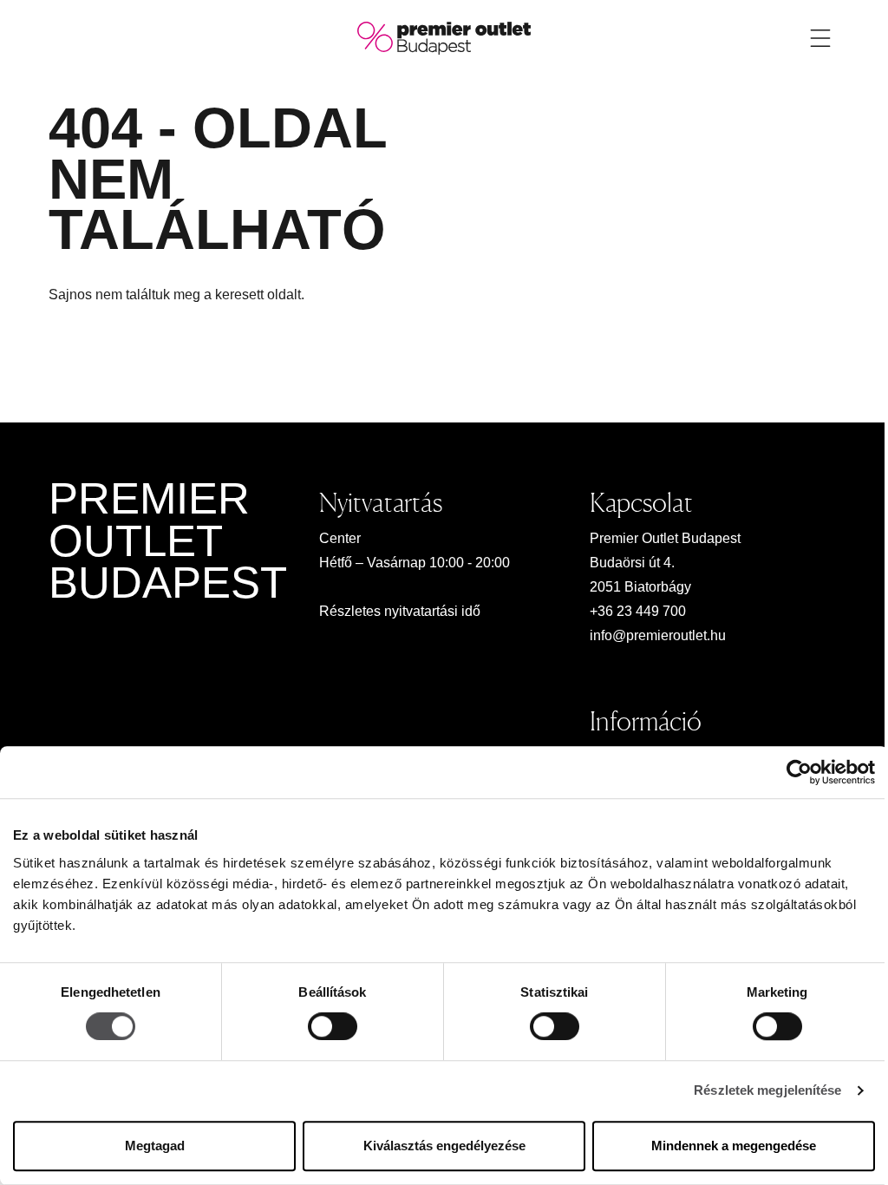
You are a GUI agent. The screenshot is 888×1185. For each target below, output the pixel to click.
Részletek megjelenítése (767, 1091)
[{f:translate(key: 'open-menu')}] (820, 38)
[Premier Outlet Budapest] (444, 36)
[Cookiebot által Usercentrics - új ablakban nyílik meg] (799, 772)
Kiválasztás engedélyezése (444, 1145)
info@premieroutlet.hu (658, 635)
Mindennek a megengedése (733, 1145)
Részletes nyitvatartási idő (399, 611)
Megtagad (155, 1145)
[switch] (332, 1027)
